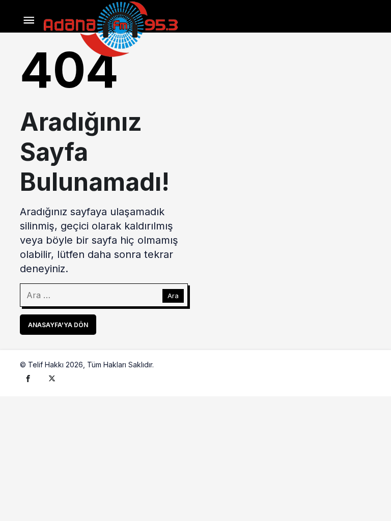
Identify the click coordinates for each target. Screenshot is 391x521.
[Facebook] (28, 378)
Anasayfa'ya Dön (58, 325)
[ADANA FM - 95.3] (110, 28)
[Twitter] (52, 378)
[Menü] (29, 21)
